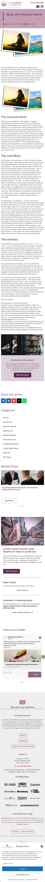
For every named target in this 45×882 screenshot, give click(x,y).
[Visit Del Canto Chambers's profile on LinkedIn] (6, 637)
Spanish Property (9, 426)
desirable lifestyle (30, 72)
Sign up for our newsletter (22, 707)
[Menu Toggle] (42, 6)
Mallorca (14, 820)
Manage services (8, 863)
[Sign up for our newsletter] (22, 702)
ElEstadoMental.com (20, 319)
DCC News (7, 457)
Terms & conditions (31, 879)
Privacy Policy (21, 879)
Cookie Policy (12, 879)
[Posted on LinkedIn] (40, 638)
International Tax (9, 439)
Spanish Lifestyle (16, 24)
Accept (22, 869)
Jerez (30, 820)
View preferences (22, 875)
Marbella (21, 820)
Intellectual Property (11, 444)
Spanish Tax (7, 422)
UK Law (6, 418)
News (7, 24)
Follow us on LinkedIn (14, 629)
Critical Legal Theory (10, 448)
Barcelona (40, 818)
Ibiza (2, 820)
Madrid (7, 820)
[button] (42, 846)
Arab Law (6, 453)
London (15, 818)
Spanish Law (8, 431)
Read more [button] (7, 647)
